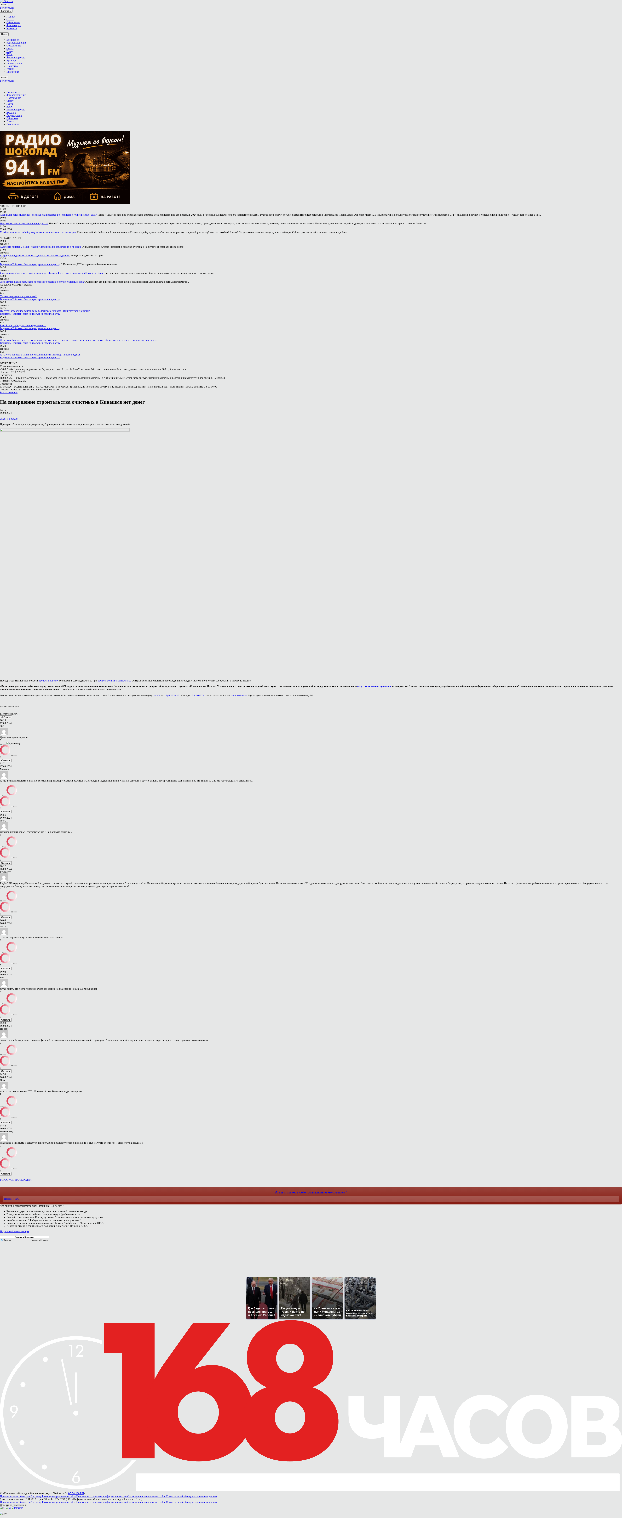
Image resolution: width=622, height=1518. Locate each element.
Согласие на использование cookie (146, 1496)
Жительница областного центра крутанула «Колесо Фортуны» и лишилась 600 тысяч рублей (51, 273)
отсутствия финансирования (374, 686)
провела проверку (48, 680)
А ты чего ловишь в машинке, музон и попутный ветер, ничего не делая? (40, 354)
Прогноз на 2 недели (39, 1240)
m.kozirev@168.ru (239, 695)
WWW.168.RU (76, 1493)
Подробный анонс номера (14, 1231)
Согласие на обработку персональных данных (191, 1496)
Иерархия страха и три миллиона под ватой (24, 223)
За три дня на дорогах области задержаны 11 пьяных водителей (35, 255)
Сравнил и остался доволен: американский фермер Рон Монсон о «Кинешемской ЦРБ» (48, 214)
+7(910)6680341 (198, 695)
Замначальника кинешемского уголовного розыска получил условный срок (42, 281)
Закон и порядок (9, 418)
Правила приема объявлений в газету (21, 1496)
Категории (6, 11)
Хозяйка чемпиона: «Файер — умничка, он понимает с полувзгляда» (38, 232)
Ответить (5, 760)
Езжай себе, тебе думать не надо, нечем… (23, 325)
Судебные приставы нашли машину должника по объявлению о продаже (40, 246)
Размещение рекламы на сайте (59, 1496)
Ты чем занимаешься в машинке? (18, 296)
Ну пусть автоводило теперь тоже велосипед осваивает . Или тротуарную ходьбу (45, 310)
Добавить (6, 717)
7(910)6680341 (173, 695)
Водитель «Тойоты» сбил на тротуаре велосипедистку (30, 264)
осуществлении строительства (114, 680)
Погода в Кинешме (24, 1237)
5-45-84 (156, 695)
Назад (4, 34)
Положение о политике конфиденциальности (101, 1496)
